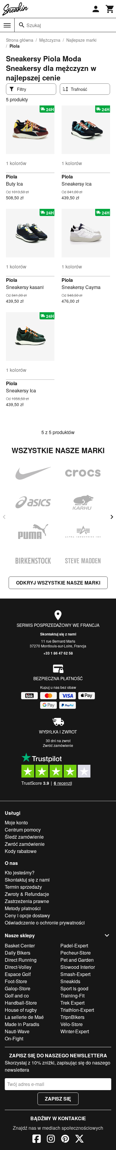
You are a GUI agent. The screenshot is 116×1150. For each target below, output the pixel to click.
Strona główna (19, 40)
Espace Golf (18, 974)
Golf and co (17, 995)
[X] (79, 1139)
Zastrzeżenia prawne (27, 901)
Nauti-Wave (17, 1031)
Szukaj (33, 25)
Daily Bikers (17, 952)
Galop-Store (17, 988)
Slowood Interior (77, 966)
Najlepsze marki (81, 40)
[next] (112, 517)
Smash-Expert (75, 974)
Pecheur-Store (75, 952)
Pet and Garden (77, 959)
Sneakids (70, 981)
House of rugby (21, 1009)
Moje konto (16, 822)
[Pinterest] (65, 1139)
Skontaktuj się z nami (58, 634)
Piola (11, 176)
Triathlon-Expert (77, 1009)
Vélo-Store (71, 1024)
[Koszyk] (110, 9)
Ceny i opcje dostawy (27, 915)
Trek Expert (72, 1002)
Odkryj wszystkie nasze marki (58, 582)
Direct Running (21, 959)
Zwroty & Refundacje (27, 894)
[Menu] (7, 25)
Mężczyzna (49, 40)
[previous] (4, 517)
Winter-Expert (74, 1031)
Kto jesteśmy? (20, 872)
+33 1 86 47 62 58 (58, 653)
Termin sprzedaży (23, 886)
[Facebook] (36, 1139)
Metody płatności (23, 908)
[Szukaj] (21, 25)
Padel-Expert (74, 945)
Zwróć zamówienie (58, 745)
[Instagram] (51, 1139)
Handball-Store (21, 1002)
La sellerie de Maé (24, 1017)
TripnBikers (72, 1017)
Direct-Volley (18, 966)
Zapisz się (58, 1098)
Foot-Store (16, 981)
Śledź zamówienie (24, 836)
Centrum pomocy (23, 829)
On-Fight (14, 1038)
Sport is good (74, 988)
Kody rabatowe (21, 851)
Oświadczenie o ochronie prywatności (45, 922)
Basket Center (20, 945)
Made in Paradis (22, 1024)
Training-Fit (72, 995)
